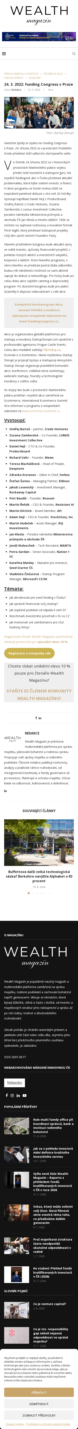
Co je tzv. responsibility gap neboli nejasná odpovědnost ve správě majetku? (50, 1335)
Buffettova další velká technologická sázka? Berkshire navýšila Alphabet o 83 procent (39, 876)
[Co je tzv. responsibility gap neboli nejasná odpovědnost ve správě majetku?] (16, 1335)
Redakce (16, 90)
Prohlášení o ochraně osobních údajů (48, 1424)
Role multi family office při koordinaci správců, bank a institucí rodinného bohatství (53, 1126)
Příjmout (39, 1392)
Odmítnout (39, 1404)
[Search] (74, 54)
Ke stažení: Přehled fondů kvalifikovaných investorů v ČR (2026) (52, 1272)
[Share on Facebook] (36, 718)
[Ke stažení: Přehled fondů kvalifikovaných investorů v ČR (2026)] (16, 1274)
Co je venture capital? (49, 1304)
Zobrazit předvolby (39, 1415)
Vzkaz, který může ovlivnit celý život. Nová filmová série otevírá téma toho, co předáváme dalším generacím (53, 1215)
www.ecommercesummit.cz (41, 411)
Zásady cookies (15, 1424)
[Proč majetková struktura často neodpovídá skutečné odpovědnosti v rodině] (16, 1245)
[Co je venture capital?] (16, 1310)
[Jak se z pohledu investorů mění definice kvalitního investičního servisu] (16, 1155)
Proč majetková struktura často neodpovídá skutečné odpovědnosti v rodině (52, 1245)
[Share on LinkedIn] (40, 718)
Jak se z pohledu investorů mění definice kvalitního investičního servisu (53, 1153)
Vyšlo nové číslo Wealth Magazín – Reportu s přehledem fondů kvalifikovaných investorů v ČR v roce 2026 (52, 1182)
